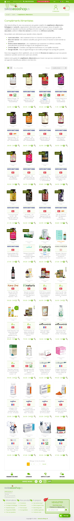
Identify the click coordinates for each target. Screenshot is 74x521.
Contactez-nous (37, 512)
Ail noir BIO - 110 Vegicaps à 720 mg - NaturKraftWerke (29, 216)
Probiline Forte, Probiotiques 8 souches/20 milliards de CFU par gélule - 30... (45, 411)
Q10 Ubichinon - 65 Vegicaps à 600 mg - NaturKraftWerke (45, 139)
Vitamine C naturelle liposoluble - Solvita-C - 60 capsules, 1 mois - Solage (45, 449)
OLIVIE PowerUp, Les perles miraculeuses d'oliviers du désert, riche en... (29, 333)
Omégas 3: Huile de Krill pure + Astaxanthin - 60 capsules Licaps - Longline (29, 449)
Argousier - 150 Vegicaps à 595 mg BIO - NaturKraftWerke (29, 139)
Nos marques (23, 507)
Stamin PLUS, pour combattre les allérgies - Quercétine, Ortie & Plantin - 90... (45, 256)
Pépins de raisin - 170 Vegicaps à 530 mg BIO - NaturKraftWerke (13, 139)
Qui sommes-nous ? (38, 503)
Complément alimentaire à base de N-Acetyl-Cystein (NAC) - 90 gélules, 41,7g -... (29, 411)
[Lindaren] (29, 246)
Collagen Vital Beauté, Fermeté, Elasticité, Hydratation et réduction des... (45, 372)
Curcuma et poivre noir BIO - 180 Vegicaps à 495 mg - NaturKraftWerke (13, 217)
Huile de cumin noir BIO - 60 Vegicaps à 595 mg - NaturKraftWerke (61, 217)
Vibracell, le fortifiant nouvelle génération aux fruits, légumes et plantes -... (29, 294)
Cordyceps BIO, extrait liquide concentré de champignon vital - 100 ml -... (61, 178)
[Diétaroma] (61, 440)
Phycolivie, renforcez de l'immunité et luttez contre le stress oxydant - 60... (13, 372)
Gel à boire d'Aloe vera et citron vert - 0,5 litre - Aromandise (61, 332)
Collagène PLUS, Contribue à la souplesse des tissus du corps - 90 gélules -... (13, 411)
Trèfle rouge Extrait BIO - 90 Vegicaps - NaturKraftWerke (13, 177)
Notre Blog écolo (37, 507)
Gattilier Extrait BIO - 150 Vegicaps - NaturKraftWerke (61, 139)
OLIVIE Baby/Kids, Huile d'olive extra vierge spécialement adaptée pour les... (13, 333)
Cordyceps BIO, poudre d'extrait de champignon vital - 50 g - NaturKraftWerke (45, 178)
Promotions (23, 503)
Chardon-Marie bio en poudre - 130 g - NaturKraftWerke (61, 100)
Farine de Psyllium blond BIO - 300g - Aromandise (45, 332)
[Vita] (45, 362)
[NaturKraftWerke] (13, 91)
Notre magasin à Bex (38, 505)
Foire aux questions (11, 512)
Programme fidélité (11, 510)
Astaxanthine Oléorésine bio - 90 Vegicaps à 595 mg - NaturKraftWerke (45, 101)
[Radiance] (29, 362)
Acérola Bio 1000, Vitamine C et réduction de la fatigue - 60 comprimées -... (61, 450)
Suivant (44, 464)
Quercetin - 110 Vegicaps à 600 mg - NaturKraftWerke (29, 100)
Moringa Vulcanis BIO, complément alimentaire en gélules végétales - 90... (29, 256)
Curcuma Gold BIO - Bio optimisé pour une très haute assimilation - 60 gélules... (61, 410)
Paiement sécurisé (10, 507)
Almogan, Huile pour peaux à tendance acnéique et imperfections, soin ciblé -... (61, 256)
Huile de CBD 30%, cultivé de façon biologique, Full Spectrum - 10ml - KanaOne (13, 295)
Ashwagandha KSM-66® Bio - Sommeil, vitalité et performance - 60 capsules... (29, 372)
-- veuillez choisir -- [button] (56, 68)
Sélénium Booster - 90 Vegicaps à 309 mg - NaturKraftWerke (13, 100)
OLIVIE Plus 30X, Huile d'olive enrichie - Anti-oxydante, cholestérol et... (61, 294)
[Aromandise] (45, 324)
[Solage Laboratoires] (13, 440)
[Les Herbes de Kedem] (61, 246)
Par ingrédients (24, 510)
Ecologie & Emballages (11, 505)
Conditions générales (38, 510)
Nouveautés (23, 505)
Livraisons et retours (11, 503)
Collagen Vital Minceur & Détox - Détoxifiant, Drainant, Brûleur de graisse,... (61, 372)
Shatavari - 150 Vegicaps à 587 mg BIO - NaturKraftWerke (29, 177)
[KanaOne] (13, 285)
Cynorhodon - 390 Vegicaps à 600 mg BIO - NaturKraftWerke (45, 216)
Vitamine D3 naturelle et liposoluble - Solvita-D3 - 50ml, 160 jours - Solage (13, 449)
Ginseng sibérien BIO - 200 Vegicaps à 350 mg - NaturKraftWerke (13, 255)
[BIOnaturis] (45, 246)
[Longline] (13, 401)
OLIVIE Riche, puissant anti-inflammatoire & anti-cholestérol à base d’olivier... (45, 294)
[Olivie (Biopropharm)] (45, 285)
